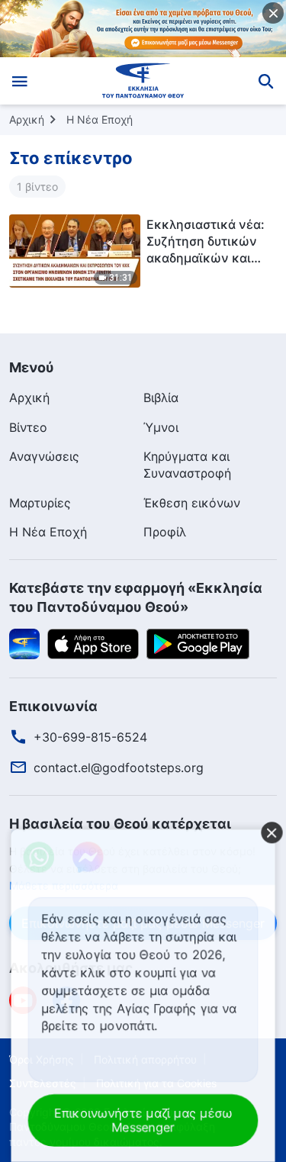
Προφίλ (164, 531)
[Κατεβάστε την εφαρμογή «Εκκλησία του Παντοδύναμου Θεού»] (24, 642)
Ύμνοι (160, 427)
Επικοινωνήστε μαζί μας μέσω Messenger (143, 1120)
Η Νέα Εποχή (99, 119)
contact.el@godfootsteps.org (119, 767)
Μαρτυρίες (40, 502)
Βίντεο (28, 427)
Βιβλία (160, 397)
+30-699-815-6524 (90, 737)
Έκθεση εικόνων (191, 502)
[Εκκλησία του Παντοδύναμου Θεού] (143, 81)
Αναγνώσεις (44, 456)
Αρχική (26, 119)
